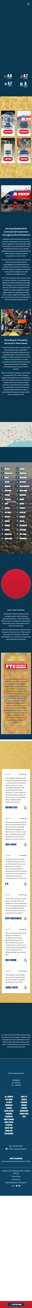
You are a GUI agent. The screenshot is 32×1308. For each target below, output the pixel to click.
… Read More (22, 878)
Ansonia (7, 469)
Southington (23, 525)
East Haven (8, 512)
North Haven (23, 490)
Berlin (6, 477)
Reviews (24, 1105)
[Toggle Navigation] (28, 4)
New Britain (23, 477)
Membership (24, 1110)
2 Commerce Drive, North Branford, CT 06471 (16, 1161)
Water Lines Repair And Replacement (8, 1130)
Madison (7, 525)
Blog (24, 1116)
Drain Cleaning (9, 1119)
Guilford (7, 516)
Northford (23, 495)
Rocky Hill (23, 512)
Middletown (8, 538)
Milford (22, 469)
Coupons (24, 1108)
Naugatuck (23, 473)
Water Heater (9, 1110)
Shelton (22, 521)
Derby (6, 503)
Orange (22, 499)
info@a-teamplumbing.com (17, 1149)
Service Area (24, 1113)
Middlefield (8, 534)
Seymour (22, 516)
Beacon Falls (8, 473)
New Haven (23, 482)
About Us (24, 1096)
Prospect (22, 508)
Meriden (7, 529)
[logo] (10, 4)
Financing (24, 1102)
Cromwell (8, 499)
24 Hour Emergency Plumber (9, 1105)
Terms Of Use (16, 1179)
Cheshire (7, 495)
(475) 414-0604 (17, 1146)
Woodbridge (23, 538)
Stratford (23, 529)
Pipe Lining (8, 1099)
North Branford (24, 486)
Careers (24, 1099)
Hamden (7, 521)
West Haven (23, 534)
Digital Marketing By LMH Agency (16, 1183)
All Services (9, 1096)
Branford (7, 486)
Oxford (22, 503)
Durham (7, 508)
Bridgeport (8, 490)
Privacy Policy (16, 1176)
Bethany (7, 482)
